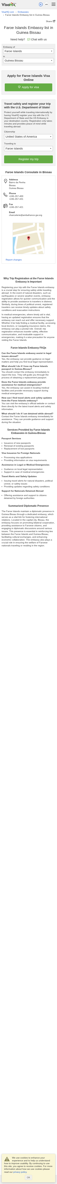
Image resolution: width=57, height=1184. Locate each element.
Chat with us (39, 39)
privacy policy (20, 1172)
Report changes (14, 259)
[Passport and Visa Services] (9, 4)
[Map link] (28, 238)
